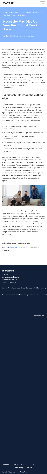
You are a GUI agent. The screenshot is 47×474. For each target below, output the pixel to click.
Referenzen (25, 465)
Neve (4, 472)
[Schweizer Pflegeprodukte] (8, 3)
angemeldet (13, 248)
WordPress (24, 472)
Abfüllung (19, 467)
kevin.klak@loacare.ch (13, 36)
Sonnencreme (38, 465)
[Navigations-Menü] (42, 3)
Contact (29, 467)
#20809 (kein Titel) (10, 465)
